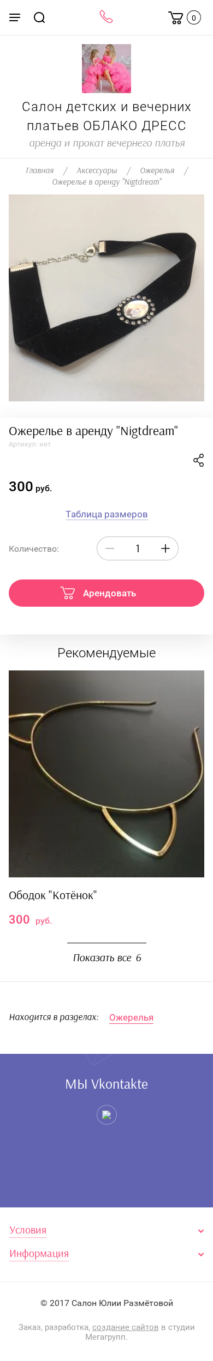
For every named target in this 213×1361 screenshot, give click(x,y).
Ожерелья (131, 1017)
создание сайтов (125, 1327)
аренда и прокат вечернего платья (107, 143)
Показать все (107, 958)
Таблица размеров (107, 514)
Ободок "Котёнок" (53, 895)
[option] (106, 297)
